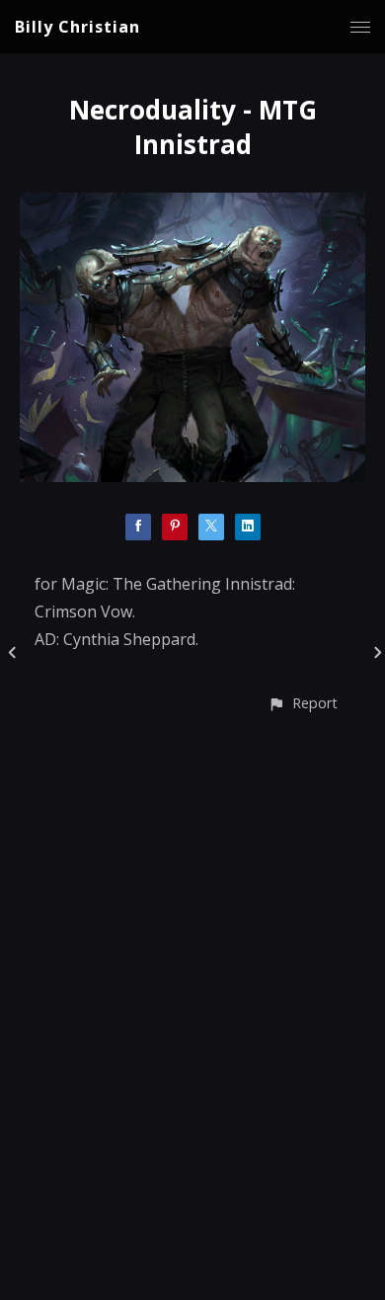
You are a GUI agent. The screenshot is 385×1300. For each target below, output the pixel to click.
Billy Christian (77, 27)
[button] (303, 703)
